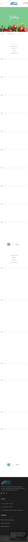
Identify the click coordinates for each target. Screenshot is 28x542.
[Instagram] (6, 493)
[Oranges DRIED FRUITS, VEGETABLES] (14, 77)
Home (2, 33)
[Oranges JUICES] (14, 131)
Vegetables (14, 53)
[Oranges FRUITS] (14, 95)
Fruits (14, 48)
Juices (14, 51)
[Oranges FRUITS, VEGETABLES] (14, 167)
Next (17, 244)
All (14, 44)
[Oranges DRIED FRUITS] (14, 204)
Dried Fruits (14, 46)
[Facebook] (1, 493)
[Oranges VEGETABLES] (14, 222)
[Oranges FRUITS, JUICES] (14, 59)
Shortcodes (10, 33)
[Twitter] (4, 493)
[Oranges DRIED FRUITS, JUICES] (14, 149)
